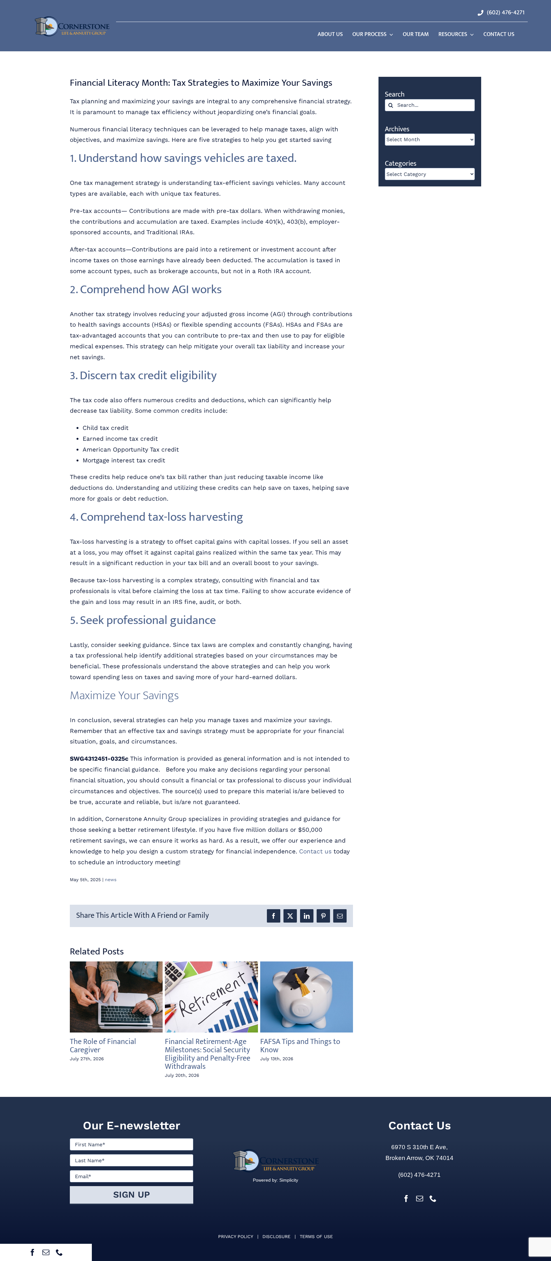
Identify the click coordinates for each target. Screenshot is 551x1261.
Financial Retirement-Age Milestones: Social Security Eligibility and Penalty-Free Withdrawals (207, 1054)
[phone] (59, 1252)
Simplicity (288, 1180)
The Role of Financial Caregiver (103, 1045)
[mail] (45, 1252)
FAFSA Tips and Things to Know (300, 1045)
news (110, 879)
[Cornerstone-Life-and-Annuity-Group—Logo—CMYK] (72, 17)
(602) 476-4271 (419, 1174)
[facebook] (32, 1252)
